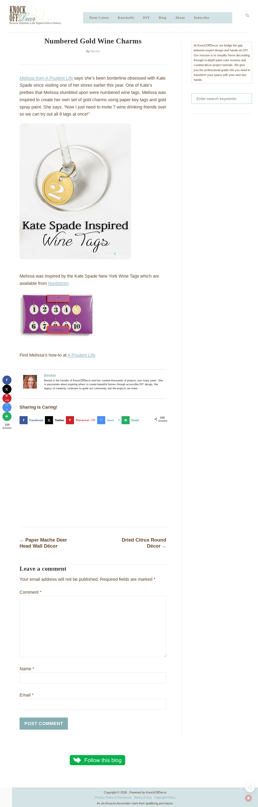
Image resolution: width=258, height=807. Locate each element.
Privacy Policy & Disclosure (113, 797)
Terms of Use (143, 797)
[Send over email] (6, 416)
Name (27, 668)
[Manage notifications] (248, 798)
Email (27, 695)
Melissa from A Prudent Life (46, 78)
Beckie (95, 51)
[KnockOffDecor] (48, 16)
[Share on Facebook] (6, 380)
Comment (31, 592)
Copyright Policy (165, 797)
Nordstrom (58, 283)
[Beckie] (31, 382)
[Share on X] (6, 389)
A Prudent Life (81, 355)
